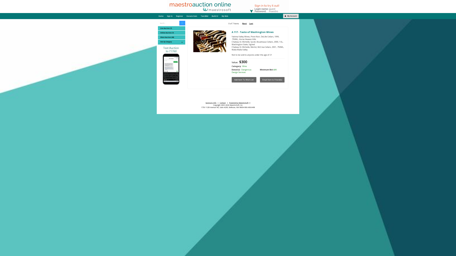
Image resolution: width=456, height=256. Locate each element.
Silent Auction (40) (167, 37)
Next (244, 23)
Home (161, 16)
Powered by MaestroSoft (238, 103)
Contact (223, 103)
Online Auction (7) (167, 33)
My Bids (225, 16)
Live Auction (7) (166, 28)
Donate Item (192, 16)
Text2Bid (204, 16)
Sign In (170, 16)
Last (251, 23)
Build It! (215, 16)
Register (179, 16)
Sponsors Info (211, 103)
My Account (292, 16)
